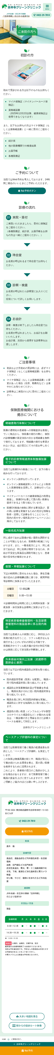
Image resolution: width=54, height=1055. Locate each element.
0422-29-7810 (28, 821)
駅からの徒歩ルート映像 (29, 1025)
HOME (4, 1039)
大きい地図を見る (28, 1016)
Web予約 (29, 1050)
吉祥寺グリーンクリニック (27, 6)
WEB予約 (28, 831)
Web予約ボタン (28, 191)
